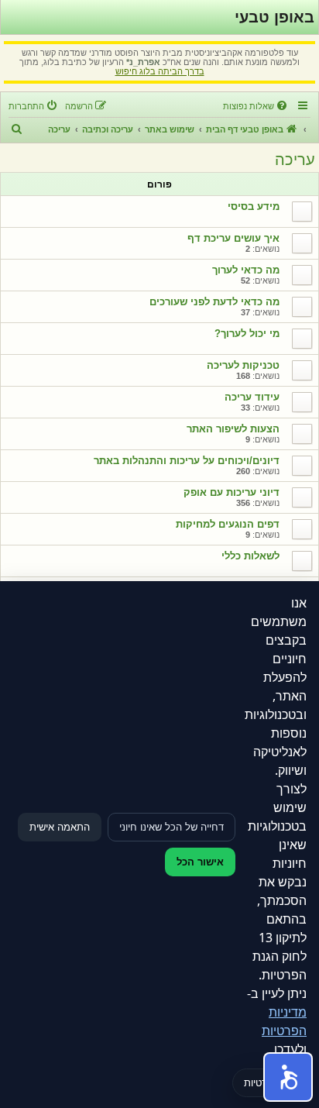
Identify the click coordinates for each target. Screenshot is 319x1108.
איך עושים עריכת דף (233, 238)
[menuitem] (256, 106)
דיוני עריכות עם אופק (232, 492)
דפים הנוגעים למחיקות (228, 524)
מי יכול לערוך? (247, 333)
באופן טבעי (274, 17)
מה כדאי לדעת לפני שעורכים (214, 302)
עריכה (295, 159)
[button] (288, 1077)
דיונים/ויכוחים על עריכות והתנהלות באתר (187, 460)
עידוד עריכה (252, 397)
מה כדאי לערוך (246, 270)
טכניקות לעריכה (243, 365)
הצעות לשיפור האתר (233, 429)
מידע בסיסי (254, 206)
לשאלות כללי (250, 556)
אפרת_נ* (143, 62)
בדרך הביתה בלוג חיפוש (159, 71)
